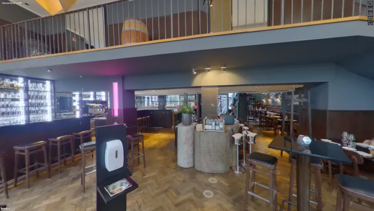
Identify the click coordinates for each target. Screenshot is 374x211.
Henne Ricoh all (10, 3)
